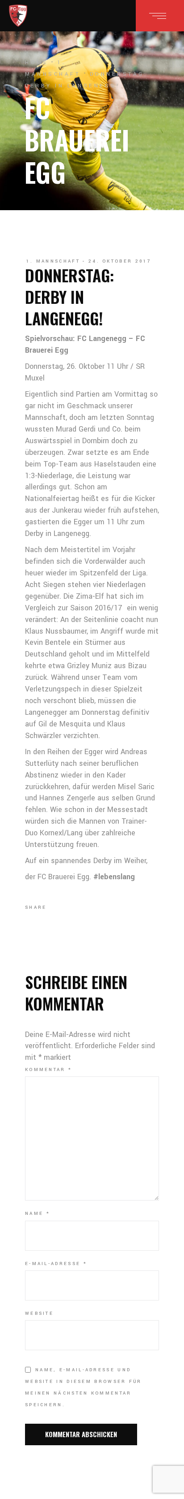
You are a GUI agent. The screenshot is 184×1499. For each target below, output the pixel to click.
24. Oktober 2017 (120, 261)
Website (39, 1313)
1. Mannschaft (53, 261)
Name (37, 1213)
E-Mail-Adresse (56, 1263)
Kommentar (48, 1069)
